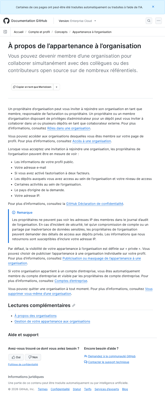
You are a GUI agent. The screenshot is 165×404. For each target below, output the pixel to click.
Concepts (61, 32)
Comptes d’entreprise (71, 281)
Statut (77, 389)
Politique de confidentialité (23, 364)
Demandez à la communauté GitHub (112, 356)
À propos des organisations (35, 316)
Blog (125, 389)
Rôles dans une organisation (68, 128)
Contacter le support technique (108, 362)
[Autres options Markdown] (56, 87)
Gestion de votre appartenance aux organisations (52, 321)
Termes (42, 389)
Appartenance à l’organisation (91, 32)
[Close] (153, 6)
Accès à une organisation (91, 141)
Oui (18, 357)
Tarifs (87, 389)
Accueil (18, 32)
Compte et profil (39, 32)
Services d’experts (107, 389)
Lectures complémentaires (39, 305)
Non (35, 357)
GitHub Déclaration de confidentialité (94, 204)
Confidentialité (60, 389)
